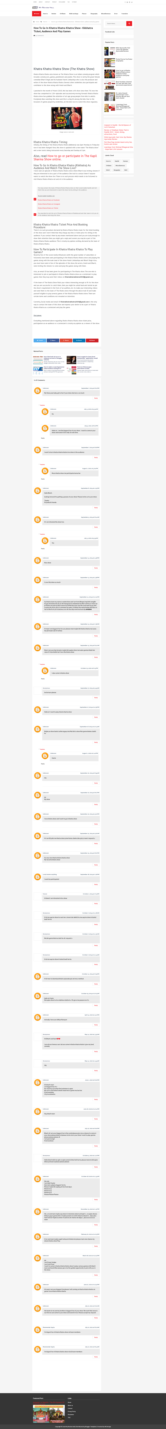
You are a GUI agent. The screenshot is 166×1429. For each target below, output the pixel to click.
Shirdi (108, 170)
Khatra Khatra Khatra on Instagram (49, 204)
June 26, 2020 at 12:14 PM (91, 1109)
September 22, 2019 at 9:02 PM (89, 814)
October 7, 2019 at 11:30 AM (90, 934)
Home (37, 13)
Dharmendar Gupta (49, 1327)
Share (53, 340)
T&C (68, 2)
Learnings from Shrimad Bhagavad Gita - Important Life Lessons (123, 107)
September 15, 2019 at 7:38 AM (90, 624)
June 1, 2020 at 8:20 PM (92, 1080)
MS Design (108, 1426)
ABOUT (41, 2)
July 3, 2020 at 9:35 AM (91, 538)
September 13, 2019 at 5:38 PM (89, 558)
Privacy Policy (72, 1411)
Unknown (46, 388)
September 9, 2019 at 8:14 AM (90, 517)
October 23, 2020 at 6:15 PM (89, 668)
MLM (125, 170)
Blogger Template (90, 1426)
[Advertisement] (67, 51)
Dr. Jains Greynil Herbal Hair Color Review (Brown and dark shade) (123, 95)
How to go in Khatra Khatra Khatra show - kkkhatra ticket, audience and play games (123, 74)
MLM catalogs (73, 13)
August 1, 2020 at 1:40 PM (90, 753)
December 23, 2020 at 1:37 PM (90, 1209)
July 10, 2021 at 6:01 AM (92, 1306)
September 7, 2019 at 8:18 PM (90, 447)
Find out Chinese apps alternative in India (84, 367)
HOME (35, 2)
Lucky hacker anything (50, 874)
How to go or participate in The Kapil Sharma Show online (65, 157)
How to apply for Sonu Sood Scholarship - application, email (87, 357)
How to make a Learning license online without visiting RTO (54, 367)
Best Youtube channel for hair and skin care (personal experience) (124, 83)
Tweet (41, 340)
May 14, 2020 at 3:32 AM (92, 1034)
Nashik (117, 161)
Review (54, 13)
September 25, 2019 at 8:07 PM (89, 853)
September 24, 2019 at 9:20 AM (89, 833)
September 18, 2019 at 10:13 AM (89, 726)
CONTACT (47, 2)
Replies (42, 405)
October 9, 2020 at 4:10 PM (91, 1155)
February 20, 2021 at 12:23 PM (90, 1234)
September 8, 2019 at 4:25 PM (90, 488)
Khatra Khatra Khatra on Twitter (48, 208)
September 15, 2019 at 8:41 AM (89, 645)
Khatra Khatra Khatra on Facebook (49, 200)
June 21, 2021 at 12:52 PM (91, 1284)
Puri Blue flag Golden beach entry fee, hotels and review (118, 143)
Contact (70, 1408)
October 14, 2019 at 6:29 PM (90, 974)
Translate (124, 13)
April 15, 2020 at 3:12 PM (92, 1015)
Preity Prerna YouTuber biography (124, 60)
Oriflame (62, 13)
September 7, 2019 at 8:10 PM (90, 388)
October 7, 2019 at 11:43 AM (90, 955)
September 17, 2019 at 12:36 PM (89, 707)
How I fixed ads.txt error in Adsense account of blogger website (53, 358)
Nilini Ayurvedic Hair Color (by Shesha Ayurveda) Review (123, 49)
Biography (94, 13)
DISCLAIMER (62, 2)
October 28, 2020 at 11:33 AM (90, 1176)
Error (116, 13)
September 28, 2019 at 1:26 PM (89, 874)
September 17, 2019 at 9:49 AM (90, 688)
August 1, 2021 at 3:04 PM (90, 468)
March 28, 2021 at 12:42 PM (91, 1255)
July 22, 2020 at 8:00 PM (92, 1128)
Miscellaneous (105, 13)
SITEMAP (74, 2)
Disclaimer (71, 1414)
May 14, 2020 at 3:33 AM (92, 1061)
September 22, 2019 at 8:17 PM (90, 792)
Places (84, 13)
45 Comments (39, 35)
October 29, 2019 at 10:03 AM (90, 993)
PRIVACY (54, 2)
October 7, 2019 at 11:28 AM (90, 913)
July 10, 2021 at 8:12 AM (92, 1327)
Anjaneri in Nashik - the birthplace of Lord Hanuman (117, 126)
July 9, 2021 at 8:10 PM (91, 426)
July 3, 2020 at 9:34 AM (91, 409)
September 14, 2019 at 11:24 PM (89, 597)
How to (45, 13)
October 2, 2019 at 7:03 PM (91, 894)
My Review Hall (70, 1426)
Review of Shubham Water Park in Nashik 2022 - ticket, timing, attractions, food (116, 132)
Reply (96, 398)
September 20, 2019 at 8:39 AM (89, 773)
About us (70, 1405)
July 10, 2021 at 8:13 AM (92, 1347)
